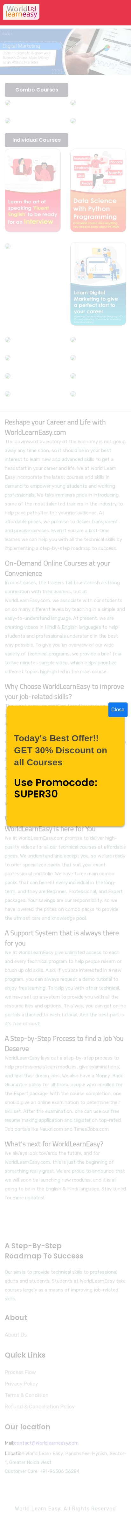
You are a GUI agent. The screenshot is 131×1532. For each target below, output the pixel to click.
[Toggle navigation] (119, 12)
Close (117, 710)
